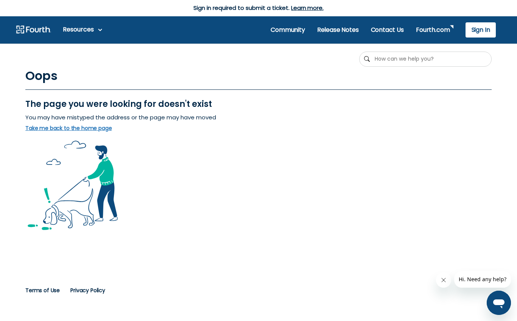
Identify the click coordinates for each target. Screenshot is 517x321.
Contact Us (387, 29)
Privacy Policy (87, 290)
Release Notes (338, 29)
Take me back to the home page (68, 128)
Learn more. (307, 8)
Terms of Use (42, 290)
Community (288, 29)
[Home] (33, 30)
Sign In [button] (481, 29)
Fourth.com (433, 29)
